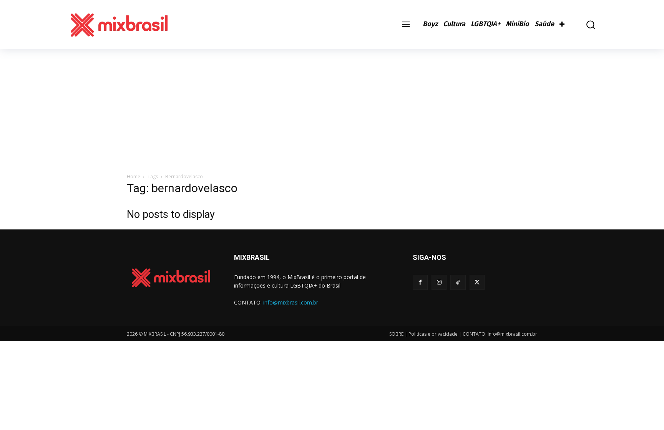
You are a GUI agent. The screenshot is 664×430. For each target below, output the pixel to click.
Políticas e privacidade (433, 334)
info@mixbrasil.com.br (290, 302)
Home (133, 176)
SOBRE (396, 334)
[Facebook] (420, 282)
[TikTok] (457, 282)
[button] (585, 25)
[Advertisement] (332, 107)
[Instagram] (439, 282)
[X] (477, 282)
